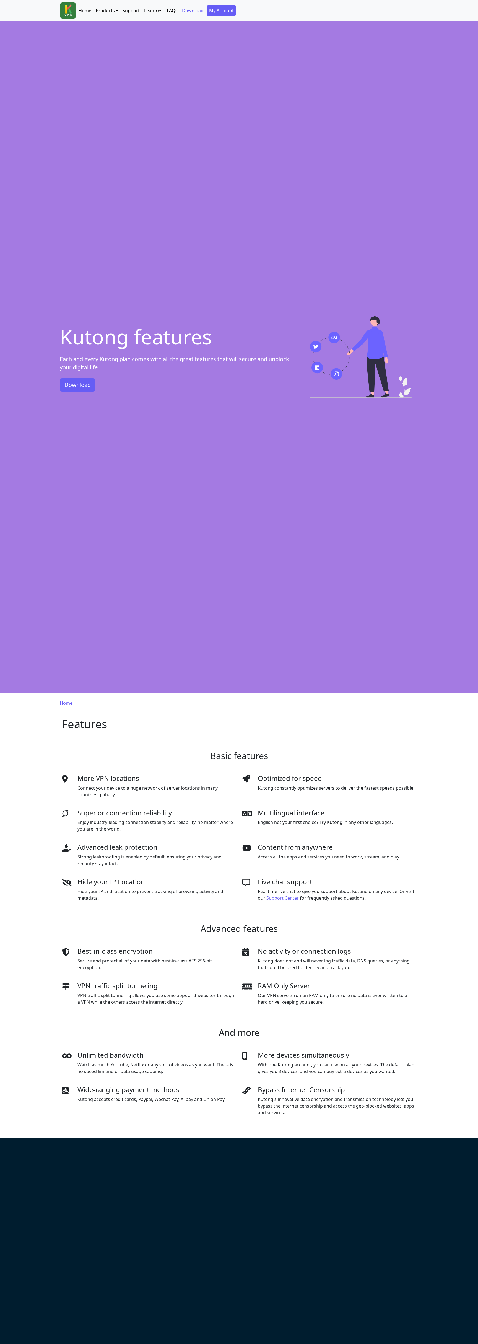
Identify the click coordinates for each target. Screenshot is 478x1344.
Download (193, 10)
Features (153, 10)
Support (131, 10)
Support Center (282, 898)
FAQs (172, 10)
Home (85, 10)
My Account (221, 10)
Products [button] (105, 10)
